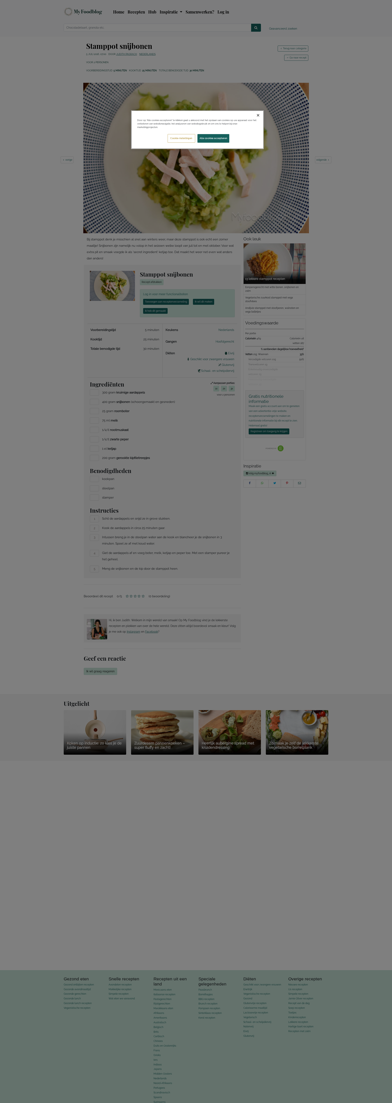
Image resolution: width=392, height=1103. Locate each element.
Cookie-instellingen (181, 138)
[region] (197, 129)
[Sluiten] (258, 115)
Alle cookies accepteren (213, 138)
